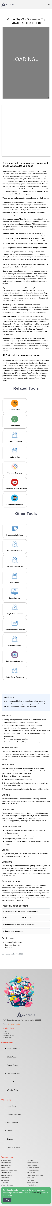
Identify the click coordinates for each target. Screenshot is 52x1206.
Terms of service (9, 1035)
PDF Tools (31, 1177)
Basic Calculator (32, 1165)
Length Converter (7, 1175)
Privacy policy (8, 1037)
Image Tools (31, 1172)
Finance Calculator (33, 1170)
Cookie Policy (36, 1193)
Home (5, 1031)
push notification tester (13, 942)
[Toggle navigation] (48, 4)
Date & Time (6, 1167)
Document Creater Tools (9, 1170)
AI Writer (30, 1160)
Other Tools (5, 1177)
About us (6, 1033)
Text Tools (5, 1182)
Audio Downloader (33, 1162)
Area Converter (6, 1162)
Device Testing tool (33, 1167)
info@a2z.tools (14, 1024)
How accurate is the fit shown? (18, 918)
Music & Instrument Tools (35, 1175)
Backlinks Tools (6, 1165)
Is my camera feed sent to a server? (20, 924)
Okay (7, 1200)
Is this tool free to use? (15, 931)
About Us (8, 948)
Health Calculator (7, 1172)
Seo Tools (31, 1180)
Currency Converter (12, 945)
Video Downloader (33, 1182)
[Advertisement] (26, 130)
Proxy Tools (5, 1180)
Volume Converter (7, 1185)
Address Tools (6, 1160)
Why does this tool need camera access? (22, 911)
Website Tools (32, 1185)
